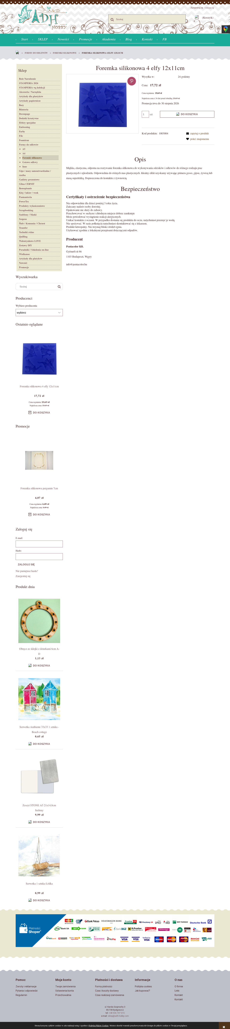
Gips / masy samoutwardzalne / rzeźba (35, 173)
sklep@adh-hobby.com (118, 1016)
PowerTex (24, 201)
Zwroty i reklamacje (26, 986)
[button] (197, 133)
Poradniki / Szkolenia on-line (34, 249)
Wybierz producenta (26, 305)
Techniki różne (26, 232)
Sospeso (23, 219)
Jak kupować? (142, 990)
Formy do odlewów (28, 144)
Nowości (23, 263)
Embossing (24, 127)
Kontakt (179, 995)
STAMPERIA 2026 (28, 83)
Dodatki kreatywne (29, 118)
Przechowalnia (63, 995)
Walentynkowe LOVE (30, 241)
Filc (21, 136)
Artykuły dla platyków (30, 258)
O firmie (179, 986)
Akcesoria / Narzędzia (30, 92)
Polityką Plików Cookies (99, 1025)
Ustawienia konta (64, 990)
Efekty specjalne (27, 122)
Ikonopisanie (25, 188)
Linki (177, 990)
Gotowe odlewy (30, 162)
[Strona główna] (18, 53)
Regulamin (21, 995)
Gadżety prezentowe (29, 179)
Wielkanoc (24, 254)
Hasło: (19, 550)
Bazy (21, 105)
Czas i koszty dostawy (107, 990)
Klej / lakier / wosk (28, 192)
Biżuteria (23, 109)
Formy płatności (103, 986)
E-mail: (19, 538)
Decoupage (24, 114)
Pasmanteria (25, 197)
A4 (23, 153)
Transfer (23, 228)
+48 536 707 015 (117, 1013)
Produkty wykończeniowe (32, 206)
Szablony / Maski (28, 214)
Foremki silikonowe (32, 157)
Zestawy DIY (25, 245)
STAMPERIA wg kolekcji (32, 87)
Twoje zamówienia (65, 986)
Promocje (24, 267)
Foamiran (24, 140)
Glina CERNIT (26, 184)
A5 (23, 149)
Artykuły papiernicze (30, 100)
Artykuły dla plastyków (31, 96)
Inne (24, 166)
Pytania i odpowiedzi (27, 990)
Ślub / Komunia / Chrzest (32, 223)
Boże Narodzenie (27, 79)
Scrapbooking (26, 210)
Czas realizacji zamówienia (109, 995)
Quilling (23, 236)
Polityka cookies (143, 986)
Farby (22, 131)
